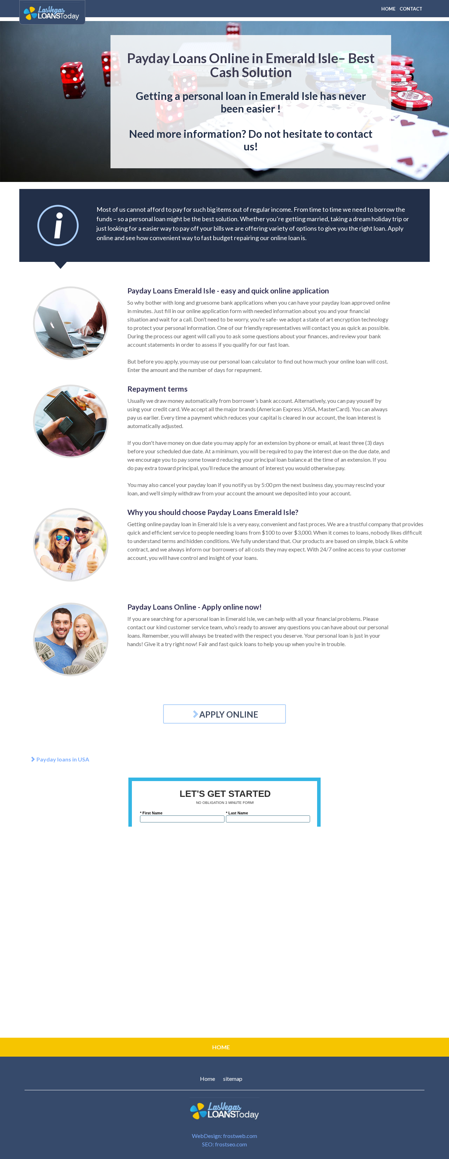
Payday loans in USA (62, 759)
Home (207, 1078)
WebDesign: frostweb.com (224, 1135)
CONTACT (411, 9)
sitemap (232, 1078)
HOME (388, 9)
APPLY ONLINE (228, 714)
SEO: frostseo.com (224, 1144)
